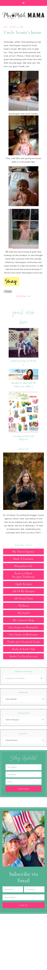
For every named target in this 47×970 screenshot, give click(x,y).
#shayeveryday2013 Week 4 (23, 362)
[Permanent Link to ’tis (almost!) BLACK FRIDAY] (23, 432)
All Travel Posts (23, 598)
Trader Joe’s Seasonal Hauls (23, 641)
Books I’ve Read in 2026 (24, 656)
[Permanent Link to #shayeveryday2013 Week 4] (23, 357)
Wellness (23, 605)
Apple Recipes (23, 584)
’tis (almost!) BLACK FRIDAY (23, 438)
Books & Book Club (23, 649)
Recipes (23, 734)
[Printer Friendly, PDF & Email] (8, 291)
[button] (23, 3)
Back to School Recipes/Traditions (23, 575)
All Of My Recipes (24, 591)
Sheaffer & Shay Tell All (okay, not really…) (23, 384)
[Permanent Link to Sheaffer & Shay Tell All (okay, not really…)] (23, 379)
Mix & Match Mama (23, 15)
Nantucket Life (24, 566)
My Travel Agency (23, 551)
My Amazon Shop (23, 620)
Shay (6, 27)
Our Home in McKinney (23, 634)
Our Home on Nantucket (23, 627)
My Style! (23, 613)
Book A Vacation (23, 558)
